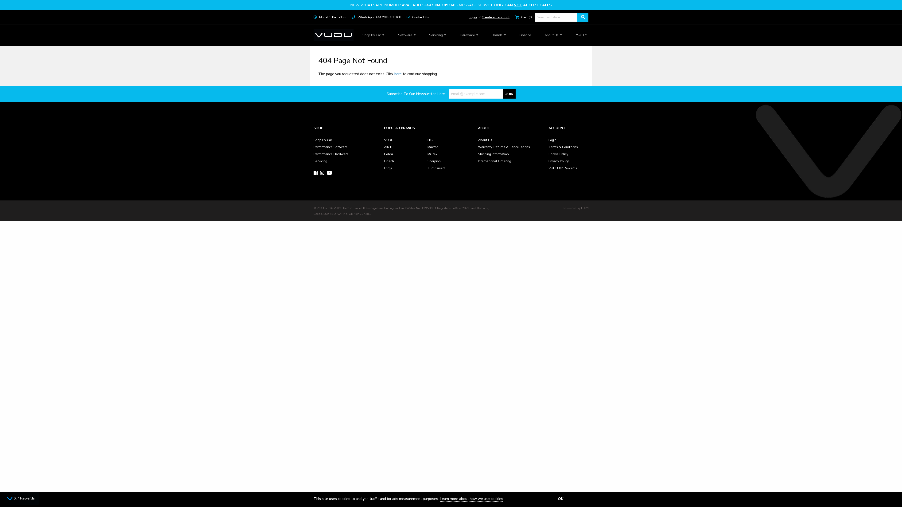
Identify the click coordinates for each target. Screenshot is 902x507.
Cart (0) (527, 17)
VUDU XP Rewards (562, 168)
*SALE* (581, 35)
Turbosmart (436, 168)
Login (473, 17)
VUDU (388, 140)
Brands (497, 35)
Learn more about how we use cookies (471, 498)
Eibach (389, 161)
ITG (430, 140)
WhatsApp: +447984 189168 (379, 17)
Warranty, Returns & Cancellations (504, 147)
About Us (551, 35)
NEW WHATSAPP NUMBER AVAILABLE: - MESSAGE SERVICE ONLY (451, 5)
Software (405, 35)
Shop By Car (371, 35)
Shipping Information (493, 154)
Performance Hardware (331, 154)
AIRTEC (390, 147)
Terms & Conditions (563, 147)
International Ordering (494, 161)
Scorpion (434, 161)
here (398, 74)
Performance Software (331, 147)
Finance (525, 35)
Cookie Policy (558, 154)
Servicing (436, 35)
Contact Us (420, 17)
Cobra (388, 154)
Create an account (495, 17)
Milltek (432, 154)
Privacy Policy (558, 161)
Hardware (467, 35)
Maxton (433, 147)
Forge (388, 168)
